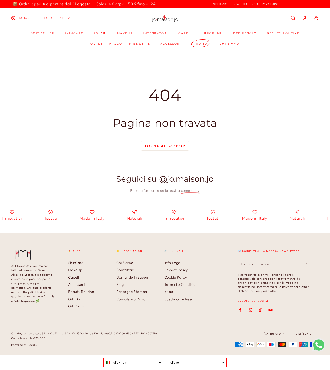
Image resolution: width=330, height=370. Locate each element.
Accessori (76, 284)
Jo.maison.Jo (31, 333)
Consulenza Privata (132, 299)
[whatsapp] (319, 350)
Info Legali (173, 262)
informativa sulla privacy (275, 286)
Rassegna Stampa (131, 291)
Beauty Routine (81, 291)
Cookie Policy (175, 277)
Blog (120, 284)
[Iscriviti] (307, 264)
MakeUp (75, 270)
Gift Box (75, 299)
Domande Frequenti (133, 277)
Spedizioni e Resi (178, 299)
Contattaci (125, 270)
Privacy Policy (176, 270)
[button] (293, 18)
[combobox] (133, 362)
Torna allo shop (165, 146)
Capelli (74, 277)
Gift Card (76, 306)
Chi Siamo (124, 262)
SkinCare (76, 262)
